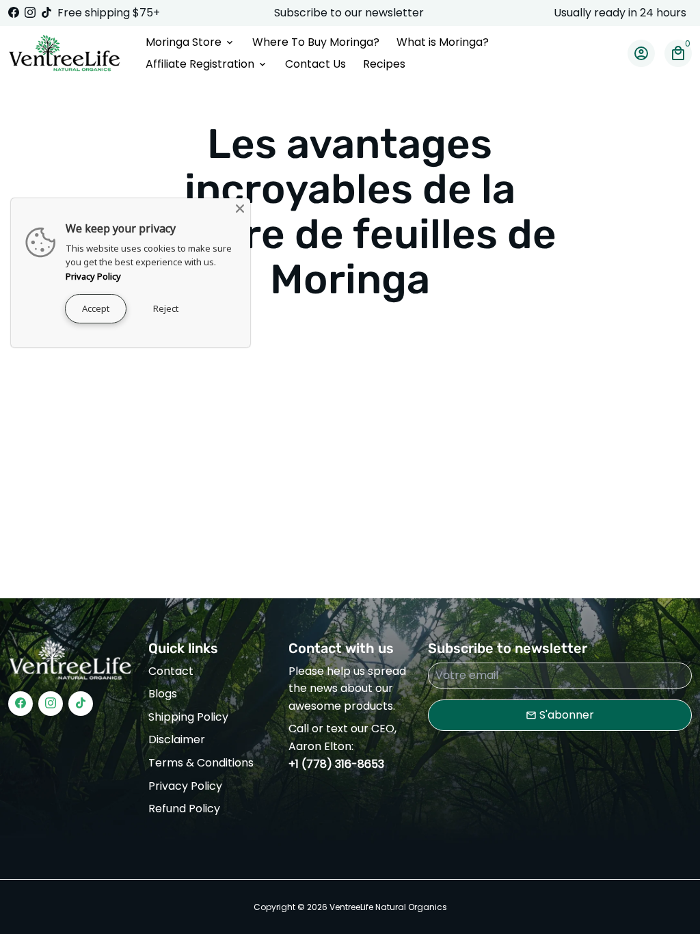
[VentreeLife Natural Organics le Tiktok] (46, 13)
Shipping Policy (188, 717)
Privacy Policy (185, 786)
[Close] (240, 208)
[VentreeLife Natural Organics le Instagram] (30, 13)
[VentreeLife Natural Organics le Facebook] (13, 13)
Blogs (162, 694)
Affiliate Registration (207, 64)
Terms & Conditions (201, 763)
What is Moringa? (442, 42)
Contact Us (315, 64)
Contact (170, 671)
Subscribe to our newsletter (350, 13)
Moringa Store (190, 42)
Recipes (384, 64)
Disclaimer (176, 739)
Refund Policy (184, 808)
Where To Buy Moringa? (315, 42)
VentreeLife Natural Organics (388, 907)
